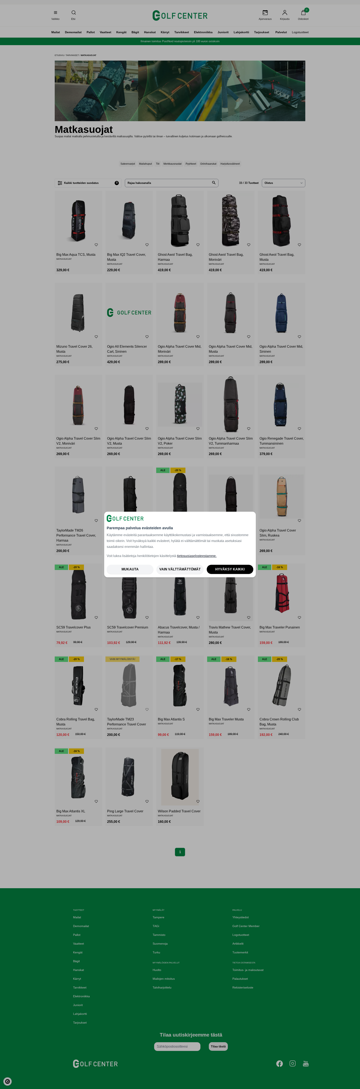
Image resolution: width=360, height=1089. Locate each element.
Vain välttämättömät (180, 569)
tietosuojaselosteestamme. (197, 556)
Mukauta (130, 569)
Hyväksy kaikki (230, 569)
